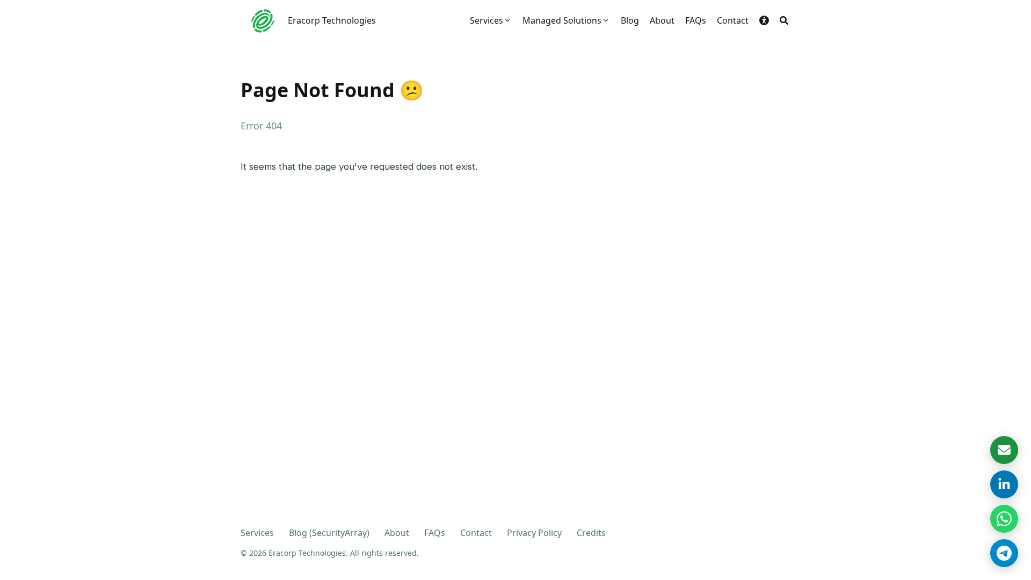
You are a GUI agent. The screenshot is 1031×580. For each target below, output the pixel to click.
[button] (764, 20)
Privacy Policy (534, 533)
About (396, 533)
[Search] (784, 20)
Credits (591, 533)
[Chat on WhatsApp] (1004, 519)
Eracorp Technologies (332, 20)
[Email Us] (1004, 450)
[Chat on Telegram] (1004, 553)
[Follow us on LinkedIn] (1004, 484)
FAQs (434, 533)
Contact (476, 533)
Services (257, 533)
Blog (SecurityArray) (329, 533)
